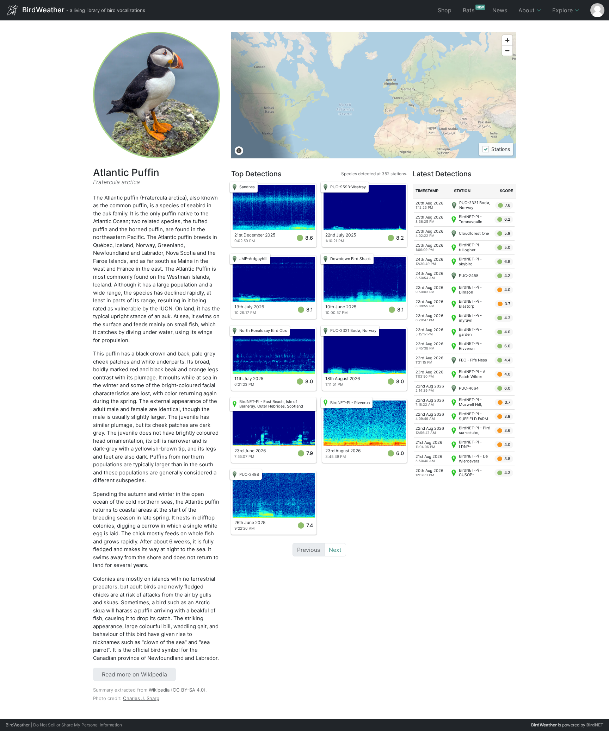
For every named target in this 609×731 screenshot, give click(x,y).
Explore (563, 10)
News (499, 10)
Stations (500, 149)
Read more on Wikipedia (134, 674)
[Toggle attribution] (239, 150)
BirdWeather (82, 9)
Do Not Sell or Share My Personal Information (77, 724)
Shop (444, 10)
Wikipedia (159, 690)
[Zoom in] (507, 40)
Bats (473, 9)
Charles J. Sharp (141, 698)
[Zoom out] (507, 50)
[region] (373, 95)
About (527, 10)
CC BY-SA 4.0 (188, 690)
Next (335, 549)
